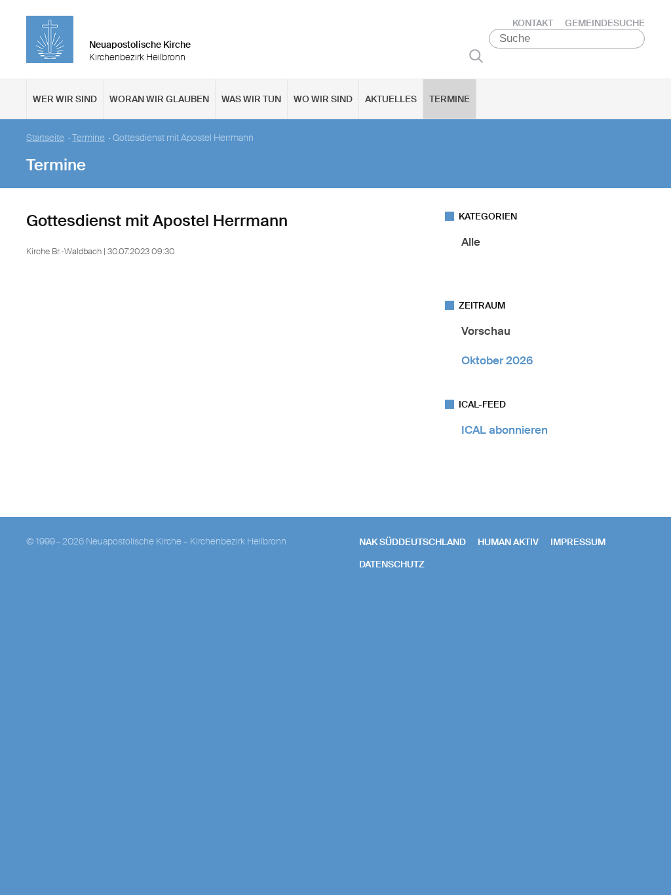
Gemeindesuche (605, 23)
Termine (449, 99)
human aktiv (508, 542)
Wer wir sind (65, 99)
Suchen (476, 55)
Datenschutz (392, 564)
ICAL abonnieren (504, 430)
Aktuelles (391, 99)
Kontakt (532, 23)
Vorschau (485, 331)
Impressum (577, 542)
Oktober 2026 (497, 360)
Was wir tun (251, 99)
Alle (470, 242)
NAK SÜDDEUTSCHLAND (412, 542)
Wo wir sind (323, 99)
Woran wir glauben (159, 99)
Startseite (45, 137)
